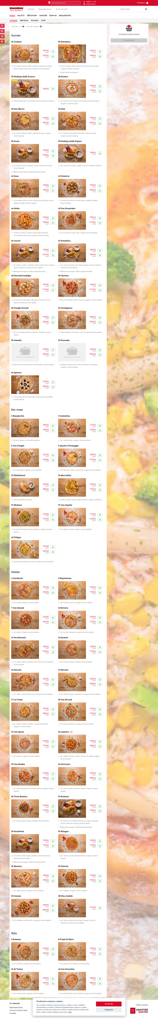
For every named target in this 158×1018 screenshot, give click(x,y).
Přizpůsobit (109, 1010)
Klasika (34, 20)
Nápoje (53, 15)
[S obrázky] (23, 26)
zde (70, 1012)
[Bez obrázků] (20, 26)
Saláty (21, 15)
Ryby (43, 20)
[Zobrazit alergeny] (41, 26)
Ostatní (43, 15)
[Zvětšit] (25, 53)
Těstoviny (32, 15)
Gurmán (13, 20)
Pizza (12, 15)
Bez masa (24, 20)
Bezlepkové (65, 15)
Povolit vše (109, 1004)
